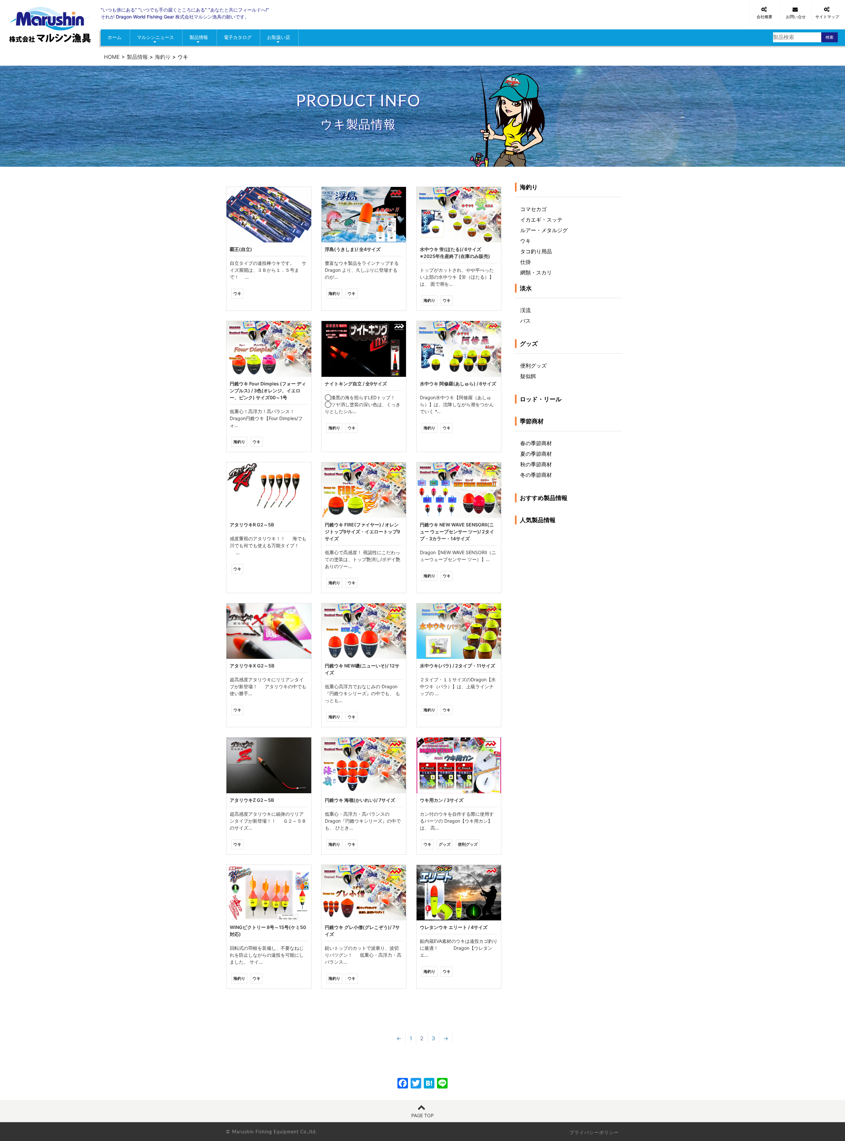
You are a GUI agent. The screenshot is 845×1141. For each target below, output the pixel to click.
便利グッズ (533, 365)
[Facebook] (402, 1084)
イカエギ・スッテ (541, 219)
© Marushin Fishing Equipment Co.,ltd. (271, 1132)
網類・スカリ (536, 272)
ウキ (525, 240)
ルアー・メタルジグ (544, 230)
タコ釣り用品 (536, 251)
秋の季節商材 (536, 464)
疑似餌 (528, 376)
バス (525, 320)
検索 (829, 37)
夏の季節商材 (536, 453)
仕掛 (525, 262)
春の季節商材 (536, 443)
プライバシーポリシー (594, 1132)
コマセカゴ (533, 209)
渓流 (525, 310)
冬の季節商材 (536, 475)
